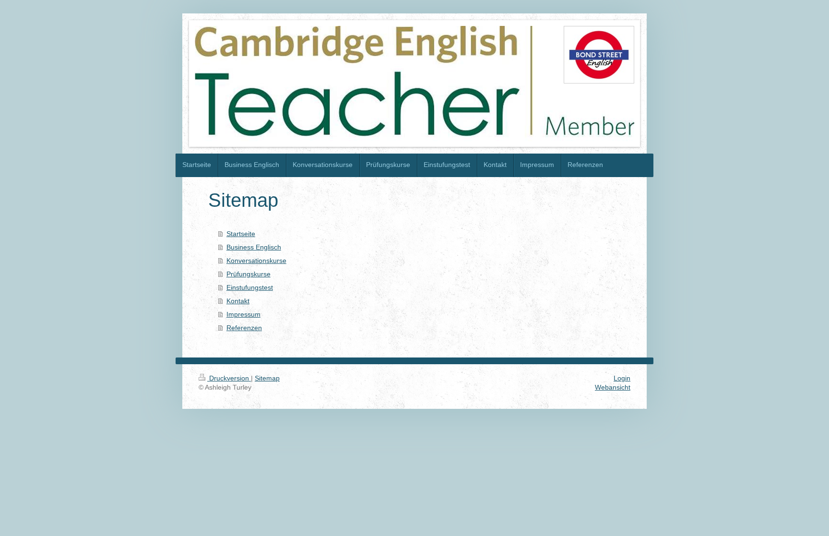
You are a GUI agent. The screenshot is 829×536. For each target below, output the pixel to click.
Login (622, 378)
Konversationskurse (256, 260)
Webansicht (612, 387)
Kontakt (237, 301)
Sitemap (267, 378)
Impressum (243, 314)
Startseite (240, 234)
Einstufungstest (249, 287)
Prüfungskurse (248, 274)
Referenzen (244, 328)
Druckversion (229, 378)
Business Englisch (253, 247)
